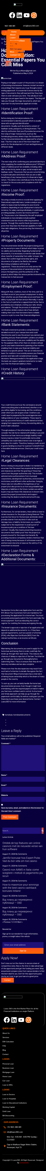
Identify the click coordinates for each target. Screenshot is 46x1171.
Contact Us (15, 55)
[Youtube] (27, 15)
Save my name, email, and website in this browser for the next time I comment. (22, 809)
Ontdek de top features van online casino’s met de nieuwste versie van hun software (22, 846)
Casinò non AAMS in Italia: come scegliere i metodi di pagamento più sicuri (22, 872)
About (13, 35)
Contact (7, 980)
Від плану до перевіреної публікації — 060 (17, 901)
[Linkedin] (19, 15)
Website (4, 795)
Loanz (13, 38)
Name (4, 775)
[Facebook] (12, 15)
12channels (24, 1163)
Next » (20, 922)
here (3, 451)
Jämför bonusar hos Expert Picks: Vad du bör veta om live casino (21, 859)
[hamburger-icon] (4, 31)
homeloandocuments (21, 715)
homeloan (9, 715)
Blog (12, 52)
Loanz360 (5, 702)
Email (4, 785)
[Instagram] (34, 15)
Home (13, 32)
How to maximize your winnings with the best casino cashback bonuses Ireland (20, 887)
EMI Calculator (16, 49)
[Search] (43, 831)
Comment (5, 743)
